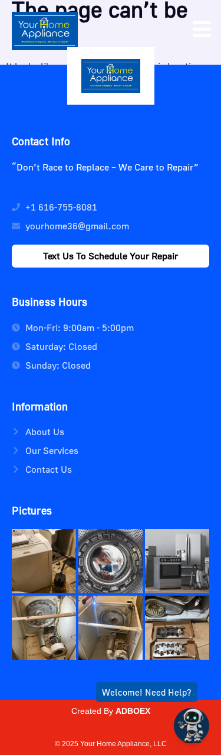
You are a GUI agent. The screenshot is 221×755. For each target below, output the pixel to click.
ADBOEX (133, 711)
